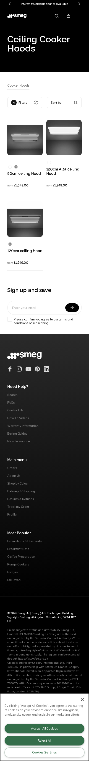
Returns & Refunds (20, 499)
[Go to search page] (57, 16)
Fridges (12, 572)
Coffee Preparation (21, 556)
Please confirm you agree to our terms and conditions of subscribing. (43, 321)
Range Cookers (18, 564)
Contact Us (15, 410)
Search (12, 395)
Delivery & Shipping (21, 491)
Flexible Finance (18, 441)
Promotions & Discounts (24, 541)
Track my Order (18, 506)
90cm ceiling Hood (24, 173)
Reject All (44, 740)
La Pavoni (14, 580)
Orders (12, 468)
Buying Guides (17, 433)
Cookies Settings (44, 752)
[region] (44, 727)
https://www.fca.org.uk (33, 658)
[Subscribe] (72, 307)
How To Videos (18, 418)
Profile (12, 514)
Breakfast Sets (18, 549)
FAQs (11, 402)
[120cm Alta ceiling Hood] (64, 137)
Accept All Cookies (44, 728)
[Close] (82, 700)
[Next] (79, 3)
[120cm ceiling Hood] (25, 219)
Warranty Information (23, 426)
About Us (14, 475)
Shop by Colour (18, 483)
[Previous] (10, 3)
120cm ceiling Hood (24, 251)
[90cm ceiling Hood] (25, 137)
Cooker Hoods (18, 85)
